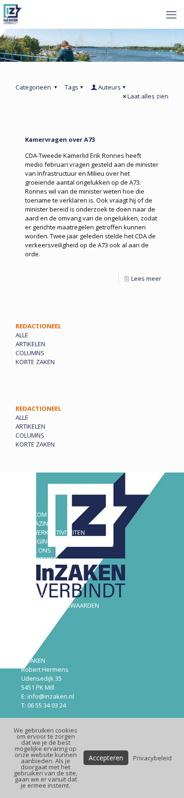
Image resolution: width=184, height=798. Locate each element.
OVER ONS (36, 550)
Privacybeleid (152, 758)
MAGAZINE (36, 523)
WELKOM (34, 514)
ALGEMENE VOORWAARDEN (60, 605)
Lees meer (146, 278)
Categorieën (34, 87)
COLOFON (35, 596)
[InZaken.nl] (13, 14)
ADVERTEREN (39, 559)
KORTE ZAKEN (35, 362)
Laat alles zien (147, 96)
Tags (71, 87)
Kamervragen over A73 (60, 139)
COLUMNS (30, 353)
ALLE (22, 335)
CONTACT (34, 623)
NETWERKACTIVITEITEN (53, 532)
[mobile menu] (171, 14)
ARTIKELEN (30, 344)
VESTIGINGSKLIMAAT (50, 541)
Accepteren (106, 757)
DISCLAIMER (38, 614)
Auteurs (109, 87)
